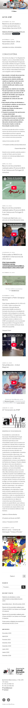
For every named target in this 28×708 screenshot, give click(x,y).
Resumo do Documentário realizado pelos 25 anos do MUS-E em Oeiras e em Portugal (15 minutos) (14, 609)
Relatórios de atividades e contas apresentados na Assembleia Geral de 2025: (11, 26)
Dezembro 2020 (6, 646)
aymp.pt (6, 689)
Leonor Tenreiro (21, 402)
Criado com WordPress (8, 704)
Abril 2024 (5, 636)
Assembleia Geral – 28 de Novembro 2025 (13, 604)
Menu (14, 11)
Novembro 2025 (6, 633)
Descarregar (16, 33)
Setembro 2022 (6, 642)
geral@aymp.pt (8, 687)
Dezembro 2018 (6, 655)
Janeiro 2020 (5, 652)
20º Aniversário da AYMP (11, 410)
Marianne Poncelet (9, 401)
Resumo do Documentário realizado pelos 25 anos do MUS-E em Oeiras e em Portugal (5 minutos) (14, 616)
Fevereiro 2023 (6, 639)
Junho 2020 (5, 649)
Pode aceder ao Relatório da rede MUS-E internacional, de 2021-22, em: (12, 257)
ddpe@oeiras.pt (15, 290)
